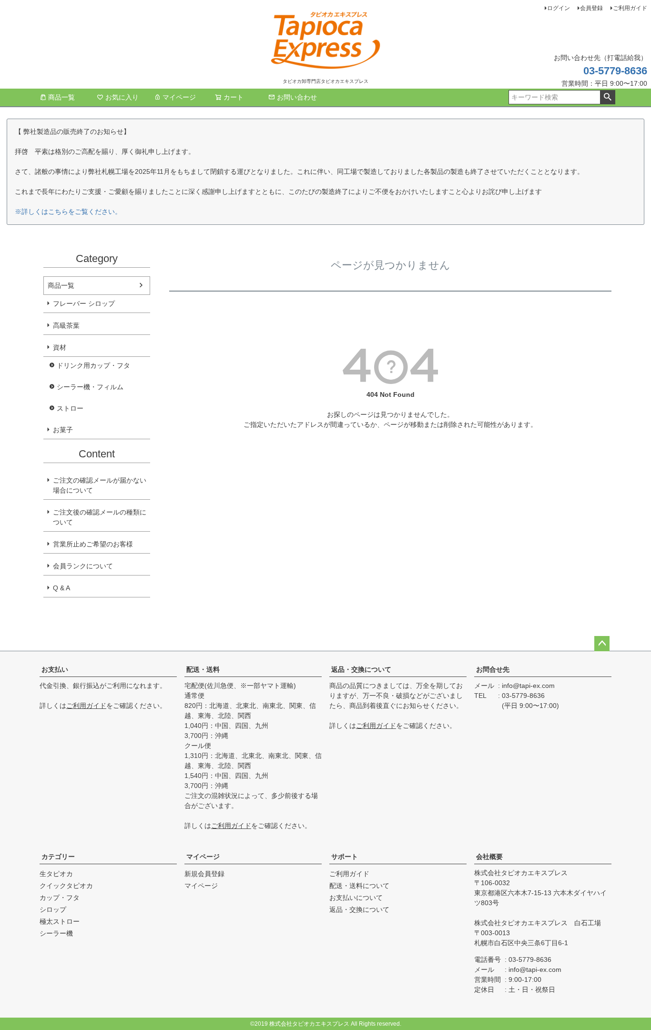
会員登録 (591, 8)
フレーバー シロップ (84, 303)
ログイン (558, 8)
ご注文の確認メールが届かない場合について (99, 485)
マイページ (179, 97)
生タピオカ (56, 874)
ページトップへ (602, 643)
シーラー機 (56, 933)
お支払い (54, 669)
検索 (607, 97)
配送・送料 (203, 669)
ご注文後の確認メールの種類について (99, 517)
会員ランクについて (83, 566)
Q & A (61, 588)
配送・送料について (359, 885)
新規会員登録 (204, 874)
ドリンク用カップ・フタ (93, 365)
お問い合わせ (297, 97)
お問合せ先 (492, 669)
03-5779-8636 (615, 71)
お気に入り (122, 97)
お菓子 (63, 430)
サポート (344, 856)
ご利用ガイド (630, 8)
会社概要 (489, 856)
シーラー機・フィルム (90, 387)
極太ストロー (60, 921)
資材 (59, 347)
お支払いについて (356, 897)
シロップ (53, 909)
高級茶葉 (66, 325)
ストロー (70, 408)
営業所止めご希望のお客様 (93, 544)
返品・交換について (361, 669)
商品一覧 (61, 97)
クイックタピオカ (66, 885)
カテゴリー (58, 856)
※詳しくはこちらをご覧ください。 (68, 211)
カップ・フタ (60, 897)
